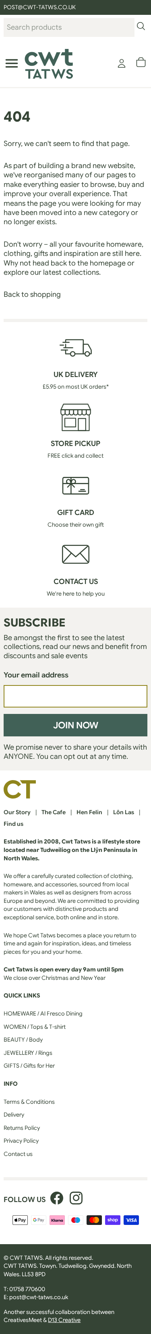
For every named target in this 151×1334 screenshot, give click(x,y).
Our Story (17, 812)
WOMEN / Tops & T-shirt (35, 1026)
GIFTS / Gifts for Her (29, 1065)
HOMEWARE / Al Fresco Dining (43, 1013)
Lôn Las (123, 812)
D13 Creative (64, 1320)
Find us (13, 823)
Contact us (18, 1154)
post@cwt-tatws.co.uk (38, 1297)
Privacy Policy (21, 1140)
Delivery (14, 1114)
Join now (75, 725)
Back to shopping (32, 294)
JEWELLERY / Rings (28, 1052)
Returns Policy (22, 1127)
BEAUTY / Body (23, 1039)
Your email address (36, 675)
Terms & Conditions (29, 1101)
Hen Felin (89, 812)
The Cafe (53, 812)
